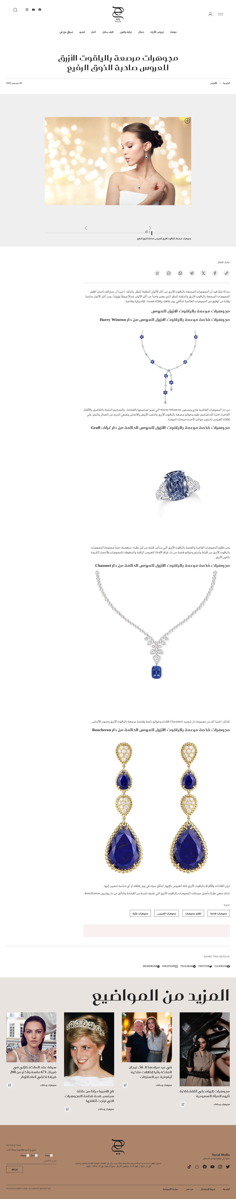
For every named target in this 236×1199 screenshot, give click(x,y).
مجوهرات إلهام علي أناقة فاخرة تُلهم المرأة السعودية (205, 1093)
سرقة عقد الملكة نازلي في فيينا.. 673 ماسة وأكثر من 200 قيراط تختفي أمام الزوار (33, 1072)
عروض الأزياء (157, 31)
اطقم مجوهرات (193, 913)
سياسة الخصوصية (170, 1189)
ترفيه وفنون (126, 31)
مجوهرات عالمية (140, 913)
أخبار (93, 31)
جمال (141, 31)
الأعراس (213, 83)
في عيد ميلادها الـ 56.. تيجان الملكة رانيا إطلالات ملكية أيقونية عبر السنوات (150, 1072)
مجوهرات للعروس (166, 913)
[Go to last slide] (150, 228)
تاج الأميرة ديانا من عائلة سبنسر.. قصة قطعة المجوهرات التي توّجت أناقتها (89, 1096)
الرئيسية (226, 83)
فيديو (82, 31)
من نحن (189, 1189)
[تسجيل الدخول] (210, 14)
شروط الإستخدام (208, 1189)
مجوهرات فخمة (218, 913)
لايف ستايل (107, 31)
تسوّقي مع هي (66, 31)
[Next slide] (85, 228)
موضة (173, 31)
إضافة (15, 1169)
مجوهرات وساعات (222, 1104)
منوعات (23, 1155)
